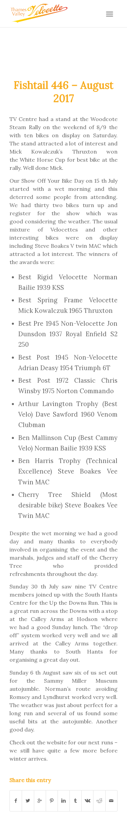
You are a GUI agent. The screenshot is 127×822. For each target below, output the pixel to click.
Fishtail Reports (76, 43)
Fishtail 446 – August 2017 (63, 92)
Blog (15, 36)
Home (40, 43)
